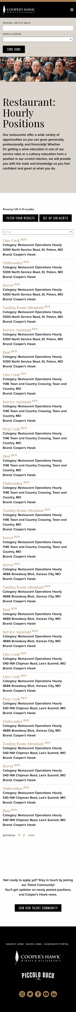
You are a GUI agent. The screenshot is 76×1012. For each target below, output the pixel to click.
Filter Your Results (20, 218)
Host (6, 352)
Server (8, 285)
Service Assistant (17, 329)
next (31, 835)
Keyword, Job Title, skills (16, 22)
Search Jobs (15, 944)
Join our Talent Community (38, 908)
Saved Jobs (34, 944)
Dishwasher (13, 262)
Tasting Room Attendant (23, 307)
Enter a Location (12, 34)
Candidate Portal (56, 944)
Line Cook (11, 240)
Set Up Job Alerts (55, 218)
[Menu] (71, 9)
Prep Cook (11, 428)
